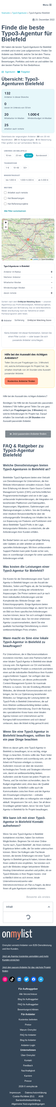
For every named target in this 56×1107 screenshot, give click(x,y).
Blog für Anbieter (28, 1040)
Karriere (28, 1075)
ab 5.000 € (43, 180)
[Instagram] (5, 979)
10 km (8, 155)
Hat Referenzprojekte (18, 203)
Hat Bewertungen (16, 198)
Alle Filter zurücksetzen (15, 211)
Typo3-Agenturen (19, 13)
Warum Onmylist (28, 1029)
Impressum (15, 1092)
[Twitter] (26, 979)
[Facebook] (33, 979)
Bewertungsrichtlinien (28, 1009)
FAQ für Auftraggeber (28, 1004)
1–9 (7, 167)
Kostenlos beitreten (28, 1019)
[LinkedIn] (19, 979)
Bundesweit (41, 155)
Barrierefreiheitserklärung (28, 1100)
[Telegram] (40, 979)
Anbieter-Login (28, 1045)
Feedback (28, 1065)
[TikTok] (12, 979)
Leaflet (35, 259)
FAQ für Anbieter (28, 1035)
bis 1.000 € (11, 180)
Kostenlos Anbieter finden (21, 381)
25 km (18, 155)
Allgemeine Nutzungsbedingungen (28, 1104)
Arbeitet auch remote (18, 192)
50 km (29, 155)
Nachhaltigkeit (28, 1070)
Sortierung (19, 320)
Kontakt (28, 1060)
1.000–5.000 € (27, 180)
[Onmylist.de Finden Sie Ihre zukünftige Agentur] (9, 5)
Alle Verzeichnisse (28, 994)
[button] (5, 222)
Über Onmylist (28, 1055)
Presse (28, 1081)
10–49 (16, 167)
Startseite (5, 13)
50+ (25, 167)
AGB (41, 1096)
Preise (28, 1024)
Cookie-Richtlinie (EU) (23, 1096)
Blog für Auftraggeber (28, 999)
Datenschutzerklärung (35, 1092)
